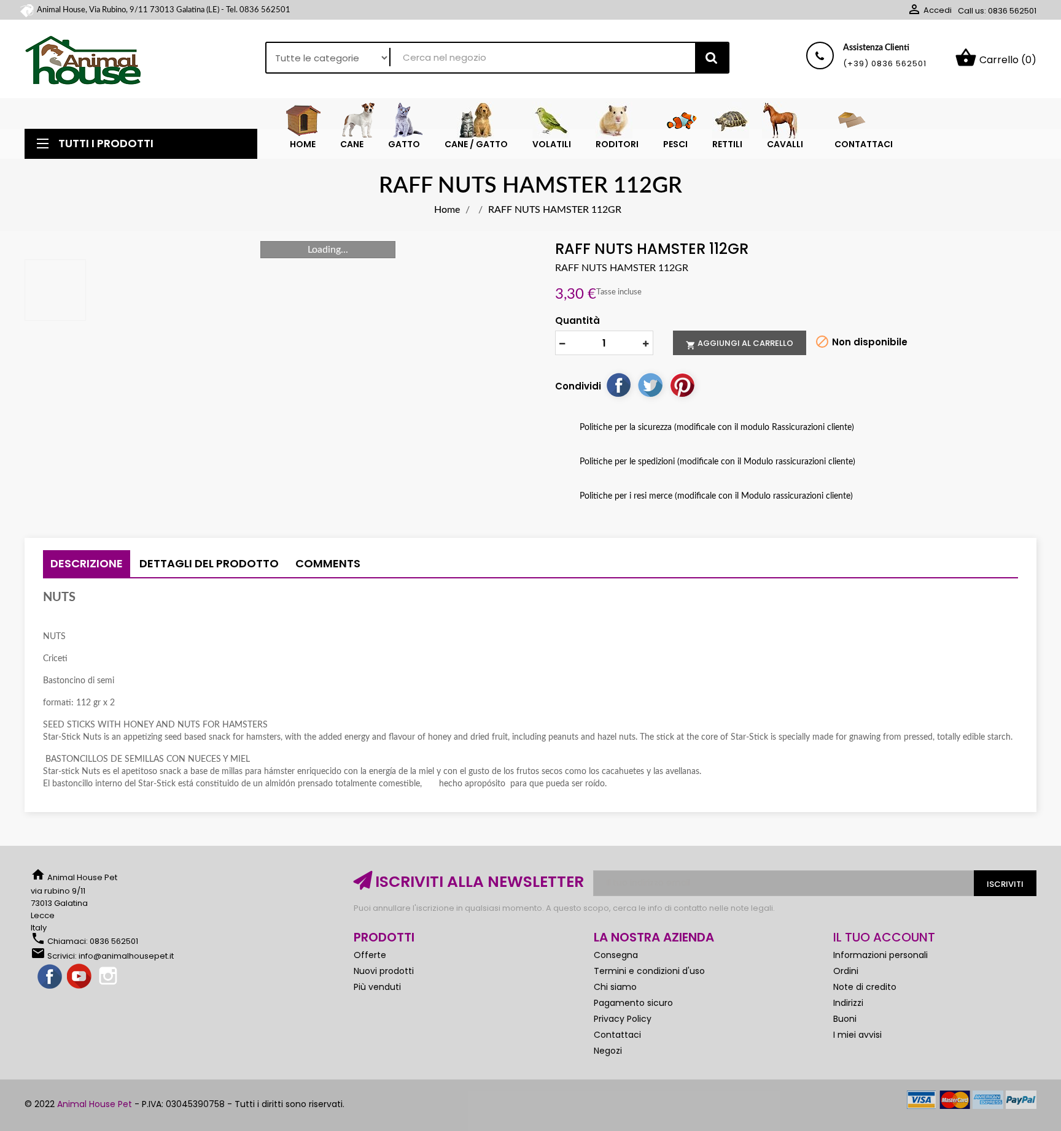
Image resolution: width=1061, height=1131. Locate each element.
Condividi (618, 384)
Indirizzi (848, 1003)
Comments (327, 563)
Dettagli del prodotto (209, 563)
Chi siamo (615, 987)
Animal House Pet (94, 1104)
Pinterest (682, 384)
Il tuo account (884, 937)
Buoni (845, 1019)
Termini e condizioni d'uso (649, 971)
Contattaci (617, 1035)
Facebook (50, 977)
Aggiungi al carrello (739, 343)
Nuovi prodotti (384, 971)
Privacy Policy (622, 1019)
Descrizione (86, 563)
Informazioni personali (880, 955)
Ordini (845, 971)
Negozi (608, 1051)
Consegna (616, 955)
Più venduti (377, 987)
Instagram (109, 977)
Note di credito (864, 987)
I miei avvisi (857, 1035)
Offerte (370, 955)
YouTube (79, 977)
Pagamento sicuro (633, 1003)
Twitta (650, 384)
